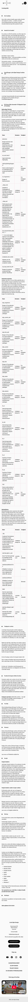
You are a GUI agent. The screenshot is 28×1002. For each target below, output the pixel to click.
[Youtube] (7, 957)
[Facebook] (12, 957)
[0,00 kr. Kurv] (25, 3)
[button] (23, 4)
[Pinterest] (21, 957)
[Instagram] (16, 957)
